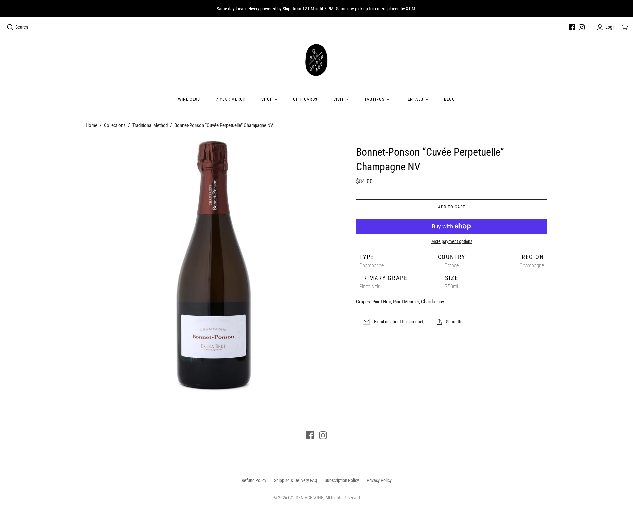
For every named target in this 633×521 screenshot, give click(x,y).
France (452, 265)
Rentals (414, 99)
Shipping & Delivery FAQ (295, 480)
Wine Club (189, 99)
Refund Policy (254, 480)
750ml (451, 286)
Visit (338, 99)
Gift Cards (305, 99)
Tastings (374, 99)
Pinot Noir (369, 286)
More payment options (451, 241)
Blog (449, 99)
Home (91, 125)
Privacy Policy (379, 480)
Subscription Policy (342, 480)
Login (610, 27)
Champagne (371, 265)
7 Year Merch (231, 99)
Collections (115, 125)
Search (21, 27)
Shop (267, 99)
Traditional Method (150, 125)
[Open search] (10, 27)
